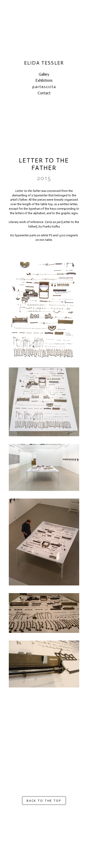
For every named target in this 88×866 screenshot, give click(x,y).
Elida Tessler (44, 63)
